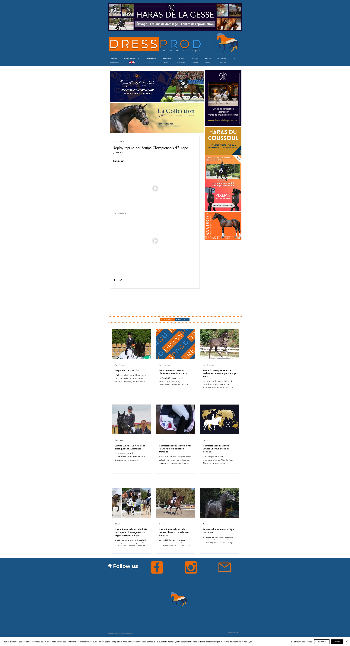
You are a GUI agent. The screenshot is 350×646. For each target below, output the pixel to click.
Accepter (337, 641)
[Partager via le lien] (121, 279)
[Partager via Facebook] (114, 279)
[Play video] (155, 188)
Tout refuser (322, 641)
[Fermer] (346, 641)
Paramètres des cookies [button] (301, 641)
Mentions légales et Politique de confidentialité (120, 633)
